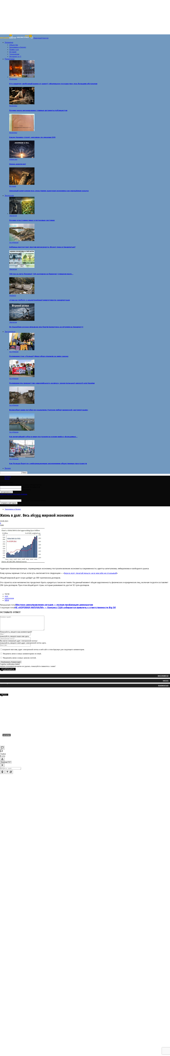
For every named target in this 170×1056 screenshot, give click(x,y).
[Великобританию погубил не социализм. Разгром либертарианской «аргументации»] (21, 403)
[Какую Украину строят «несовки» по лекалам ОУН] (21, 131)
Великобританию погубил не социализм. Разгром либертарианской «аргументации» (48, 410)
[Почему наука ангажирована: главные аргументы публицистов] (21, 104)
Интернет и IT (15, 56)
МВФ (7, 600)
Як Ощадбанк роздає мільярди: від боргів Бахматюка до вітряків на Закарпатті (46, 327)
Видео (8, 468)
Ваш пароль (26, 489)
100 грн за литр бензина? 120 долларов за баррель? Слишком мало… (41, 274)
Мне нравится (163, 676)
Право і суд (14, 49)
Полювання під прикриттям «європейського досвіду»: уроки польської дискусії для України (52, 383)
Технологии (14, 54)
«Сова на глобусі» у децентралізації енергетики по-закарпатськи (39, 300)
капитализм (9, 598)
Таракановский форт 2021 (17, 738)
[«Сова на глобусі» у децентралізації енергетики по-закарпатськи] (21, 293)
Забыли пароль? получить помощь (13, 494)
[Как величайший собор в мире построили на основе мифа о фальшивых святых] (21, 430)
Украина (9, 42)
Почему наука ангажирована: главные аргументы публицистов (38, 110)
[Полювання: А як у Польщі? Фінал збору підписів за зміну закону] (21, 350)
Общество (13, 45)
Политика (9, 59)
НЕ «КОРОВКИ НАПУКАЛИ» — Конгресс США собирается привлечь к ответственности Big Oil (65, 607)
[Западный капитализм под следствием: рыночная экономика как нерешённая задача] (21, 184)
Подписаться (163, 685)
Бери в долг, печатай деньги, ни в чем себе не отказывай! (90, 573)
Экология (9, 195)
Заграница (10, 331)
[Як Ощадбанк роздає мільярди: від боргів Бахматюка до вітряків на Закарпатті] (21, 320)
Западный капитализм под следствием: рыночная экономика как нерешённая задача (49, 191)
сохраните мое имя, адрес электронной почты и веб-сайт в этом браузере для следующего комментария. (43, 649)
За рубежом (13, 242)
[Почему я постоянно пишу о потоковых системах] (21, 214)
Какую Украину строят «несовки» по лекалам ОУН (32, 137)
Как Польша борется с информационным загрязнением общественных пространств (48, 463)
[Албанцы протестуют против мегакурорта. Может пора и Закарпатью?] (21, 240)
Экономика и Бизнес (17, 47)
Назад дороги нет (17, 164)
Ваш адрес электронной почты (33, 500)
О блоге (8, 477)
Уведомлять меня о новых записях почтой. (19, 658)
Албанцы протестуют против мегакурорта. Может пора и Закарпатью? (42, 247)
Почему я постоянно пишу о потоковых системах (32, 220)
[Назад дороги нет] (21, 157)
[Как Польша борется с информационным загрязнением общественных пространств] (21, 457)
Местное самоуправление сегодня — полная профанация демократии (54, 604)
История (12, 52)
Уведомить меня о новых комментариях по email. (22, 654)
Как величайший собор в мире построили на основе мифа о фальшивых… (43, 436)
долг (6, 596)
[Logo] (8, 38)
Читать (165, 681)
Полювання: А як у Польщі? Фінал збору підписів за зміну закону (38, 356)
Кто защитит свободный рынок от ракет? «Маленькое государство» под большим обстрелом (53, 83)
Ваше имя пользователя (30, 487)
